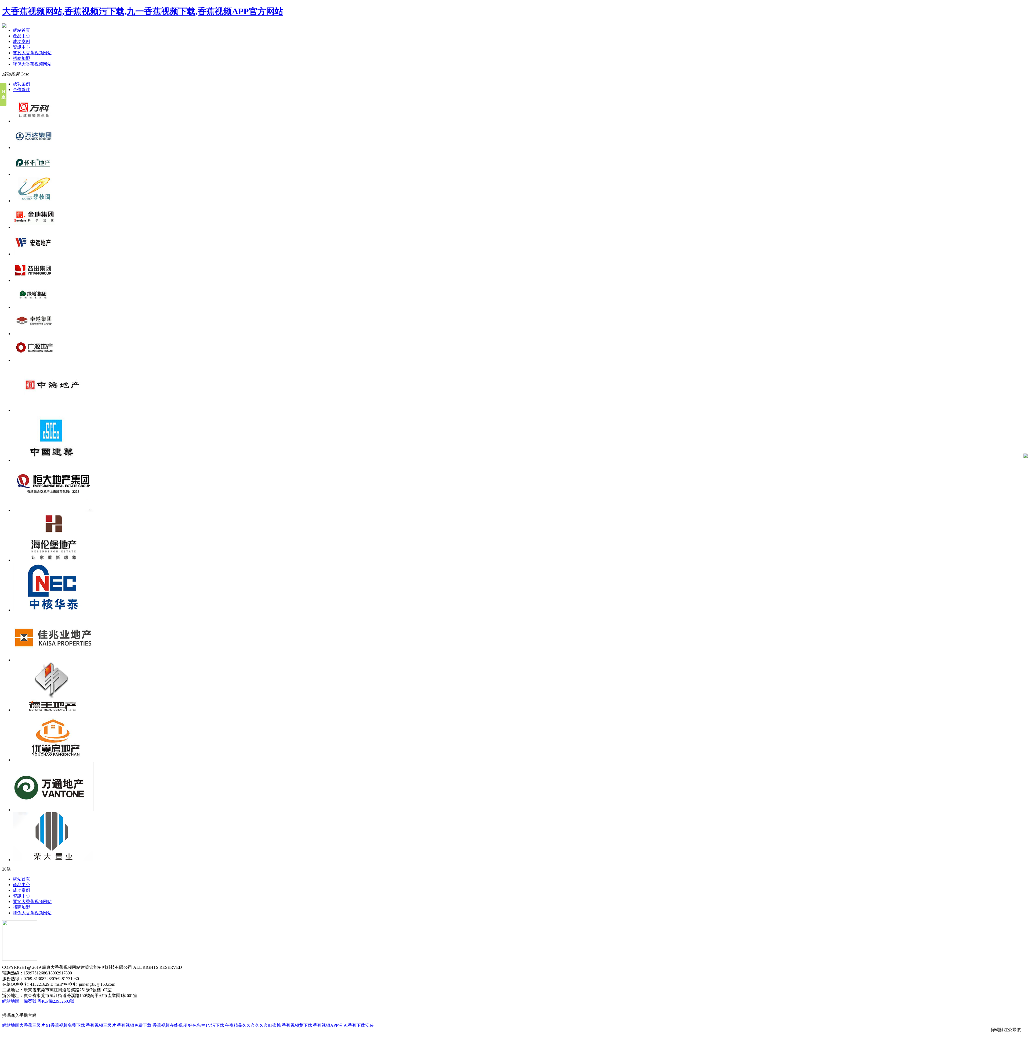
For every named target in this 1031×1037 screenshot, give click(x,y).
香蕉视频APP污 (328, 1025)
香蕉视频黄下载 (297, 1025)
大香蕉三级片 (32, 1025)
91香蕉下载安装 (359, 1025)
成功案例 (21, 41)
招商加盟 (21, 58)
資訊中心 (21, 47)
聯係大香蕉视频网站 (32, 64)
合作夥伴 (21, 89)
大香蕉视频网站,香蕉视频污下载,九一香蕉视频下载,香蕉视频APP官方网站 (142, 11)
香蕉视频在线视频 (170, 1025)
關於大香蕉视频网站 (32, 52)
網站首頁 (21, 30)
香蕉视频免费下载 (134, 1025)
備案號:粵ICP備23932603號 (49, 1001)
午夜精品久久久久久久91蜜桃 (253, 1025)
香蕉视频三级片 (101, 1025)
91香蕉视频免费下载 (65, 1025)
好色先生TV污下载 (206, 1025)
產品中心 (21, 36)
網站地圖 (10, 1001)
